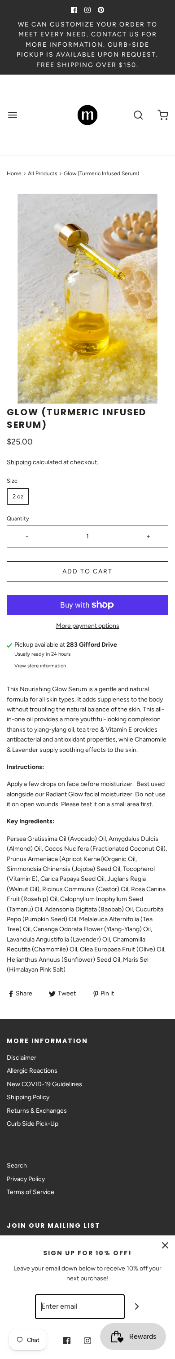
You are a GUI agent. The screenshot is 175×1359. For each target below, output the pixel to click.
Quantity (18, 518)
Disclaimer (21, 1057)
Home (14, 173)
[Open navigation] (12, 115)
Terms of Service (30, 1192)
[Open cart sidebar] (162, 115)
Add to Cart (87, 571)
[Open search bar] (138, 115)
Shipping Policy (28, 1097)
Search (17, 1165)
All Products (42, 173)
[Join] (137, 1306)
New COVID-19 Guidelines (44, 1084)
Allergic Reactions (32, 1071)
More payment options (87, 626)
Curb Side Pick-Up (32, 1124)
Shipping (19, 462)
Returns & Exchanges (37, 1111)
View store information (40, 665)
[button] (87, 299)
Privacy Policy (26, 1179)
